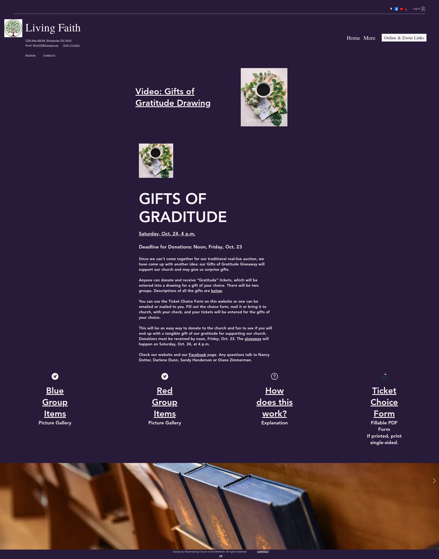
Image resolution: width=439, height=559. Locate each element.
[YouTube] (401, 9)
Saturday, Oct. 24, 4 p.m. (167, 233)
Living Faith (53, 27)
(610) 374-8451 (71, 45)
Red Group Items (164, 402)
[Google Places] (391, 9)
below (216, 290)
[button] (423, 8)
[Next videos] (434, 481)
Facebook (30, 55)
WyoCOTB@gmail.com (45, 45)
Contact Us (49, 55)
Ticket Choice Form (384, 402)
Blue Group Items (55, 402)
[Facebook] (396, 9)
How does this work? (274, 402)
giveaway (253, 338)
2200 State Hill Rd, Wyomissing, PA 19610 (48, 40)
